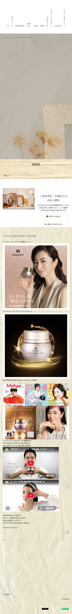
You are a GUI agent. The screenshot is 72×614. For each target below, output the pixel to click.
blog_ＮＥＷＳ (11, 37)
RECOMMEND (19, 25)
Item (68, 531)
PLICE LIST (29, 24)
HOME (4, 37)
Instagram (58, 25)
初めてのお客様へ (51, 18)
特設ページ (12, 21)
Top (8, 25)
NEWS (42, 25)
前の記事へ (7, 594)
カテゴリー (9, 175)
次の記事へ (66, 599)
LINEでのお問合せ (54, 216)
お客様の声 (47, 21)
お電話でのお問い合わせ (54, 224)
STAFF (35, 25)
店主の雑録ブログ (64, 18)
